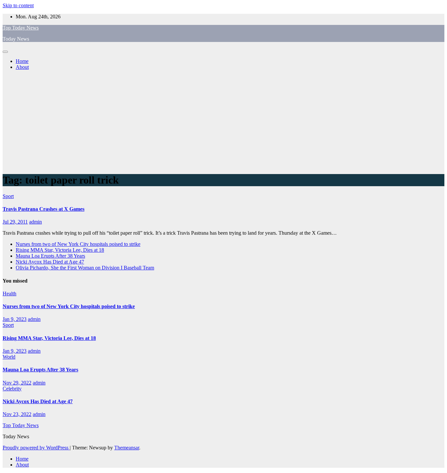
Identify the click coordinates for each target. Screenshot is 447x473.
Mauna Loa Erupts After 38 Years (50, 256)
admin (35, 222)
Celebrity (12, 388)
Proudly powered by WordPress (36, 447)
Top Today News (21, 27)
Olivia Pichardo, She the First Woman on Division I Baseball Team (85, 267)
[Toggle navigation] (5, 52)
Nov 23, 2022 (17, 414)
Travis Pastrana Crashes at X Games (43, 209)
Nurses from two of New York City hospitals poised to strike (78, 244)
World (9, 357)
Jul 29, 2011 (15, 222)
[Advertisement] (223, 121)
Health (9, 293)
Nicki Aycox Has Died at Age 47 (50, 262)
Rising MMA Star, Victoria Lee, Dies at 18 (60, 250)
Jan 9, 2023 (15, 319)
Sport (8, 196)
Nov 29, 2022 (17, 382)
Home (22, 61)
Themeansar (126, 447)
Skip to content (18, 5)
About (22, 67)
